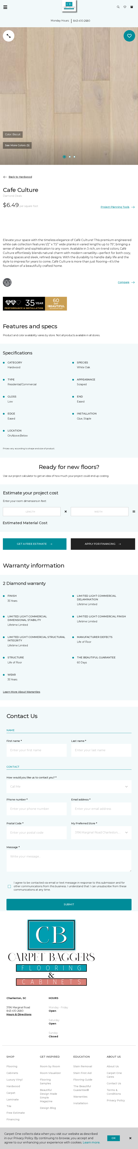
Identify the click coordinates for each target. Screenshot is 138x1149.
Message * (12, 847)
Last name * (78, 741)
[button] (118, 7)
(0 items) (131, 7)
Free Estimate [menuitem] (15, 1112)
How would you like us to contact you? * (31, 777)
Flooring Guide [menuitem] (82, 1079)
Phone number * (16, 799)
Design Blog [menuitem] (48, 1108)
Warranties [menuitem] (80, 1096)
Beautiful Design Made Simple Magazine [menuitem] (48, 1095)
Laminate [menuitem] (12, 1099)
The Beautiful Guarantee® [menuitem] (82, 1088)
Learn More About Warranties (21, 691)
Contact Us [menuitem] (114, 1083)
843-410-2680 (81, 20)
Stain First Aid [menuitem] (82, 1073)
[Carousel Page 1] (64, 156)
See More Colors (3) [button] (17, 145)
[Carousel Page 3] (74, 157)
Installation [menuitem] (80, 1103)
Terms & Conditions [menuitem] (114, 1091)
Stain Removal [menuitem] (82, 1066)
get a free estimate (32, 543)
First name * (14, 741)
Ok (113, 1138)
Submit (69, 904)
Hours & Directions (18, 1014)
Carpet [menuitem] (10, 1093)
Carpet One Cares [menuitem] (114, 1074)
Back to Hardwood (20, 176)
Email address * (80, 799)
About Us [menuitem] (113, 1066)
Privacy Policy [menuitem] (116, 1100)
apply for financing (100, 543)
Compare (123, 282)
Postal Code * (14, 823)
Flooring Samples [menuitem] (45, 1081)
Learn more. (91, 1142)
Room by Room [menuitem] (50, 1066)
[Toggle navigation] (5, 7)
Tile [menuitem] (8, 1106)
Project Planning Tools (115, 207)
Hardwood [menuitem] (13, 1086)
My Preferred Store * (84, 823)
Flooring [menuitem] (11, 1066)
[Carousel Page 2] (70, 157)
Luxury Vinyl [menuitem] (14, 1079)
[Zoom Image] (8, 36)
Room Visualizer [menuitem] (50, 1073)
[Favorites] (124, 7)
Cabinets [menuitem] (12, 1073)
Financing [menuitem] (12, 1119)
